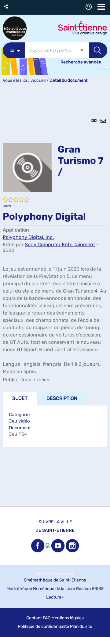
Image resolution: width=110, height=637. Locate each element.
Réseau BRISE (90, 588)
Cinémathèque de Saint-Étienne (55, 580)
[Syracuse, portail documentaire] (15, 28)
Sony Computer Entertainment (60, 244)
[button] (6, 6)
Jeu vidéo (19, 421)
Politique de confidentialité (43, 626)
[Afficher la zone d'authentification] (90, 7)
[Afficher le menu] (101, 7)
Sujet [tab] (20, 398)
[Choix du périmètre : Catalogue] (14, 50)
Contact (34, 618)
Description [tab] (61, 398)
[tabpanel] (55, 298)
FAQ (46, 618)
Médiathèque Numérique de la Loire (40, 588)
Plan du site (81, 626)
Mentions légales (67, 618)
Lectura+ (55, 597)
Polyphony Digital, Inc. (28, 237)
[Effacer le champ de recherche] (82, 50)
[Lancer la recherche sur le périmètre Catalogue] (98, 50)
